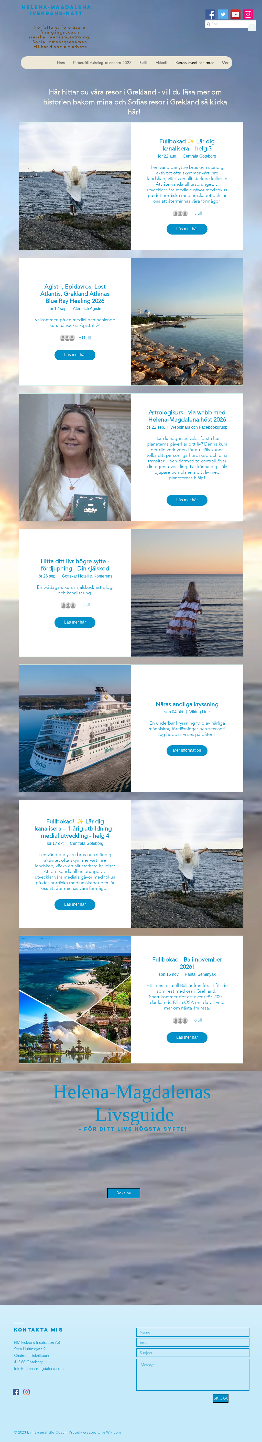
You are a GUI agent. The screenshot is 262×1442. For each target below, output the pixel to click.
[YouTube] (236, 14)
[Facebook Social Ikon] (16, 1392)
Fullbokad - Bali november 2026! (187, 963)
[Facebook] (210, 14)
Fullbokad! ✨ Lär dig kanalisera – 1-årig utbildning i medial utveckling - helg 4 (75, 828)
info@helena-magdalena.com (39, 1368)
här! (134, 112)
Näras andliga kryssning (187, 704)
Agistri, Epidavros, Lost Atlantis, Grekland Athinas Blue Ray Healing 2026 (75, 293)
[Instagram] (248, 14)
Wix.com (113, 1432)
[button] (252, 26)
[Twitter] (223, 14)
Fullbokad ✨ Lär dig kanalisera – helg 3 (187, 145)
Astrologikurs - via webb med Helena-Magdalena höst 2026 (187, 416)
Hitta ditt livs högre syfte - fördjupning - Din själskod (75, 565)
